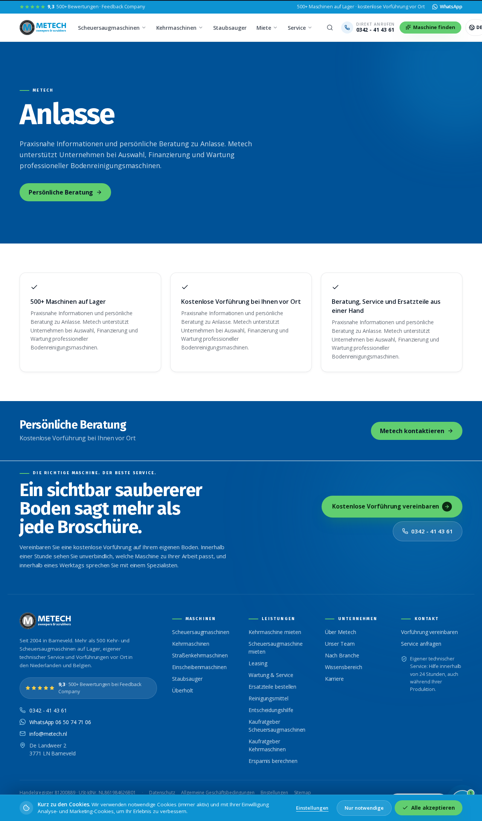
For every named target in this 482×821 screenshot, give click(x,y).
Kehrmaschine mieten (275, 632)
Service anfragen (421, 643)
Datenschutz (162, 792)
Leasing (258, 663)
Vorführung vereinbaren (429, 632)
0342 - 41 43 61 (432, 531)
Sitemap (302, 792)
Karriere (334, 678)
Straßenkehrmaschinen (199, 655)
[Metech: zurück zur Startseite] (43, 27)
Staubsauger (230, 27)
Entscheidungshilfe (271, 710)
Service (296, 27)
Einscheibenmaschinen (199, 667)
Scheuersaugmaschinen (108, 27)
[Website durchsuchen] (330, 27)
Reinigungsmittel (268, 698)
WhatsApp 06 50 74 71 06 (60, 722)
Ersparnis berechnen (273, 760)
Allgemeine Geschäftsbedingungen (218, 792)
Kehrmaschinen (176, 27)
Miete (264, 27)
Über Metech (340, 632)
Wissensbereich (343, 667)
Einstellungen (274, 792)
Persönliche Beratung (61, 192)
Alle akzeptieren (433, 807)
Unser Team (340, 643)
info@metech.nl (48, 733)
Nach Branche (342, 655)
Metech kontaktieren (412, 431)
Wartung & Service (271, 675)
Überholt (182, 690)
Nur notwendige (364, 807)
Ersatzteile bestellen (272, 686)
